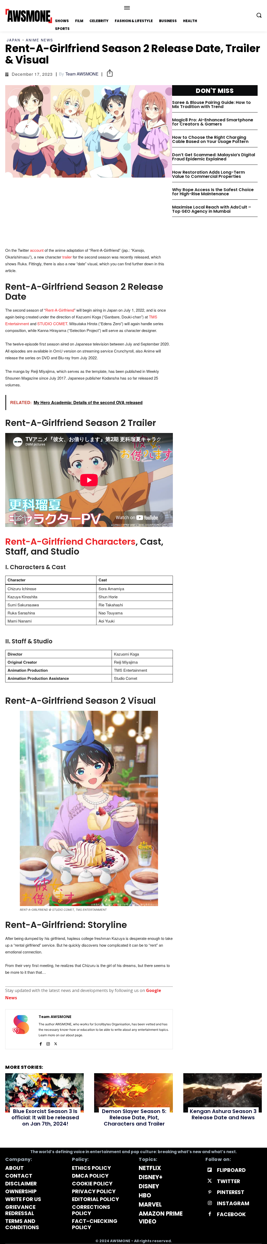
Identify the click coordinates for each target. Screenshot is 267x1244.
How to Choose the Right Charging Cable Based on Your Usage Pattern (210, 139)
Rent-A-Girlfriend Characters (70, 541)
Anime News (39, 39)
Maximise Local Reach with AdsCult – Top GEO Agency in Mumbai (211, 209)
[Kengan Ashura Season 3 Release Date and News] (222, 1093)
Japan (13, 39)
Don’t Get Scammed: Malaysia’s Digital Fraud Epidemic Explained (213, 157)
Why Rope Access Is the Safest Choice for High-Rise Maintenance (213, 192)
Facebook (231, 1214)
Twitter (228, 1181)
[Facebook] (41, 1043)
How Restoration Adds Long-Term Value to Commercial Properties (208, 174)
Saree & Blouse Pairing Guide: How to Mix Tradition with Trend (211, 104)
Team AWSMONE (82, 74)
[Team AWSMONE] (20, 1029)
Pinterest (230, 1192)
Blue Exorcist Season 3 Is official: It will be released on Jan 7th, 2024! (45, 1117)
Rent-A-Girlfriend (59, 310)
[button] (259, 15)
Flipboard (231, 1170)
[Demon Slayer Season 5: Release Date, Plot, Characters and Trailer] (133, 1093)
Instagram (233, 1203)
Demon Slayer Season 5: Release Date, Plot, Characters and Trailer (134, 1117)
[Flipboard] (209, 1170)
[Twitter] (56, 1043)
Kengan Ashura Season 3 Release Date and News (223, 1114)
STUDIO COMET (52, 323)
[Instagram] (48, 1043)
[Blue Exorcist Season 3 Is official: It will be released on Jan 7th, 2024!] (44, 1093)
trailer (67, 257)
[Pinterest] (209, 1192)
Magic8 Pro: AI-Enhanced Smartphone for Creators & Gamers (212, 122)
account (37, 250)
